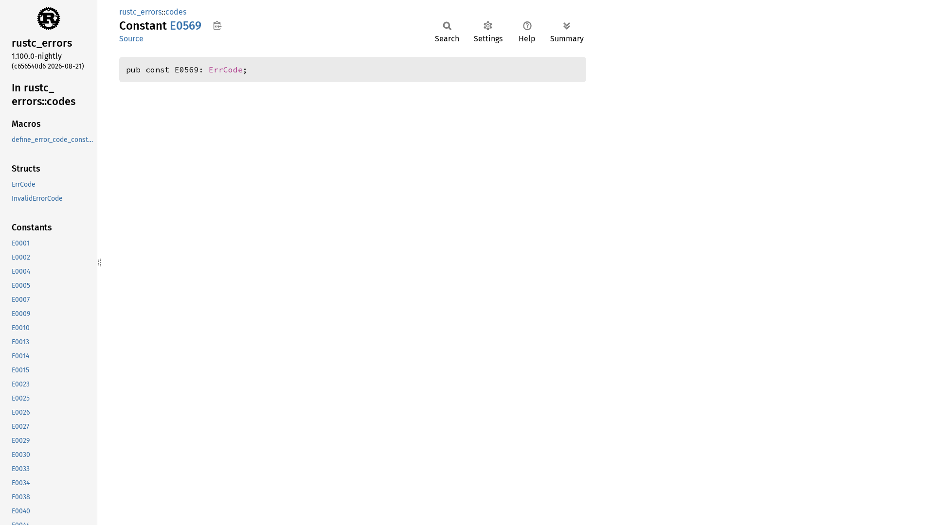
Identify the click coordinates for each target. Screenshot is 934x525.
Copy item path (217, 25)
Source (131, 38)
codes (175, 12)
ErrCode (226, 69)
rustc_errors (140, 12)
